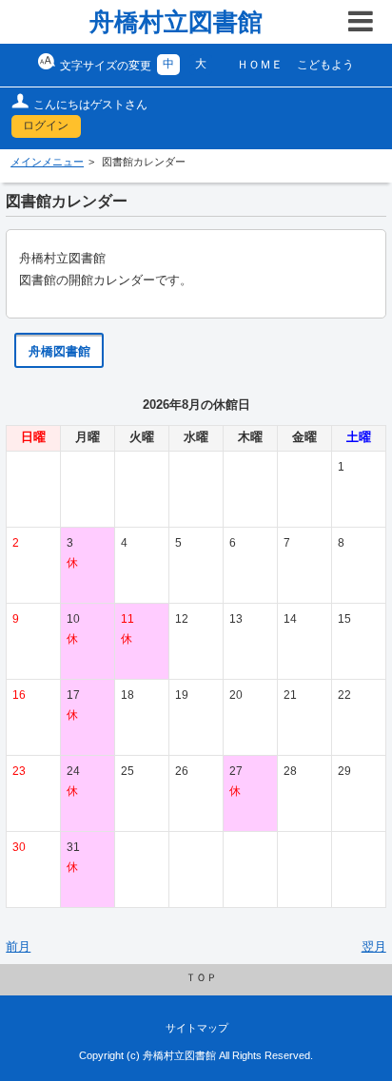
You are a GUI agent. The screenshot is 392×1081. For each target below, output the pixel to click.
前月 (18, 947)
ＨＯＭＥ (260, 64)
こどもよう (325, 64)
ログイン (46, 125)
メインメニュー (47, 161)
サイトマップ (197, 1027)
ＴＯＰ (201, 977)
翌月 (374, 947)
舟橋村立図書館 (176, 22)
